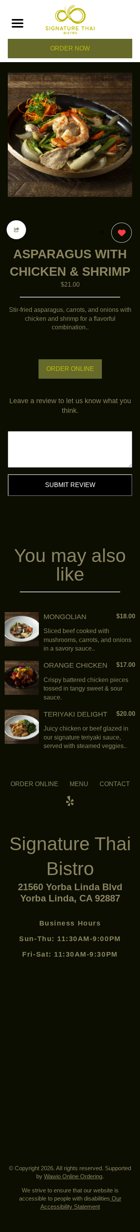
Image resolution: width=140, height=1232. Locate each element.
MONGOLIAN (65, 617)
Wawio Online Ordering (73, 1176)
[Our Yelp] (70, 801)
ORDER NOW (70, 48)
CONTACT (115, 784)
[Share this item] (16, 229)
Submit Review (70, 485)
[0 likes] (119, 233)
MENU (79, 784)
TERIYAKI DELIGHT (75, 714)
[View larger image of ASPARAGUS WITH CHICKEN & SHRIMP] (70, 135)
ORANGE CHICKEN (75, 665)
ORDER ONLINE (70, 368)
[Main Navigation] (17, 23)
